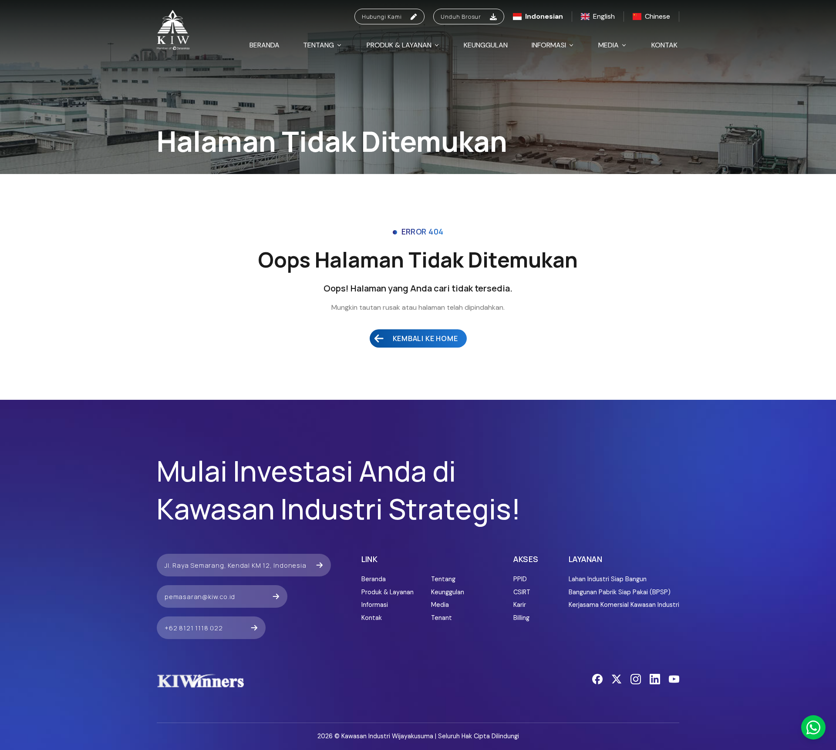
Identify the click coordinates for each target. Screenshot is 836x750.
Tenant (441, 618)
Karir (519, 605)
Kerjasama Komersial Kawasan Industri (624, 605)
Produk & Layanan (399, 45)
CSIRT (521, 592)
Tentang (318, 45)
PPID (520, 579)
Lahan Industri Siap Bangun (608, 579)
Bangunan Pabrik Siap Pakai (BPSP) (620, 592)
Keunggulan (486, 45)
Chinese (657, 16)
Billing (521, 618)
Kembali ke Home (425, 338)
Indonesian (544, 16)
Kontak (664, 45)
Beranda (264, 45)
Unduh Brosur (461, 16)
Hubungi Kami (382, 16)
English (604, 16)
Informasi (549, 45)
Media (608, 45)
